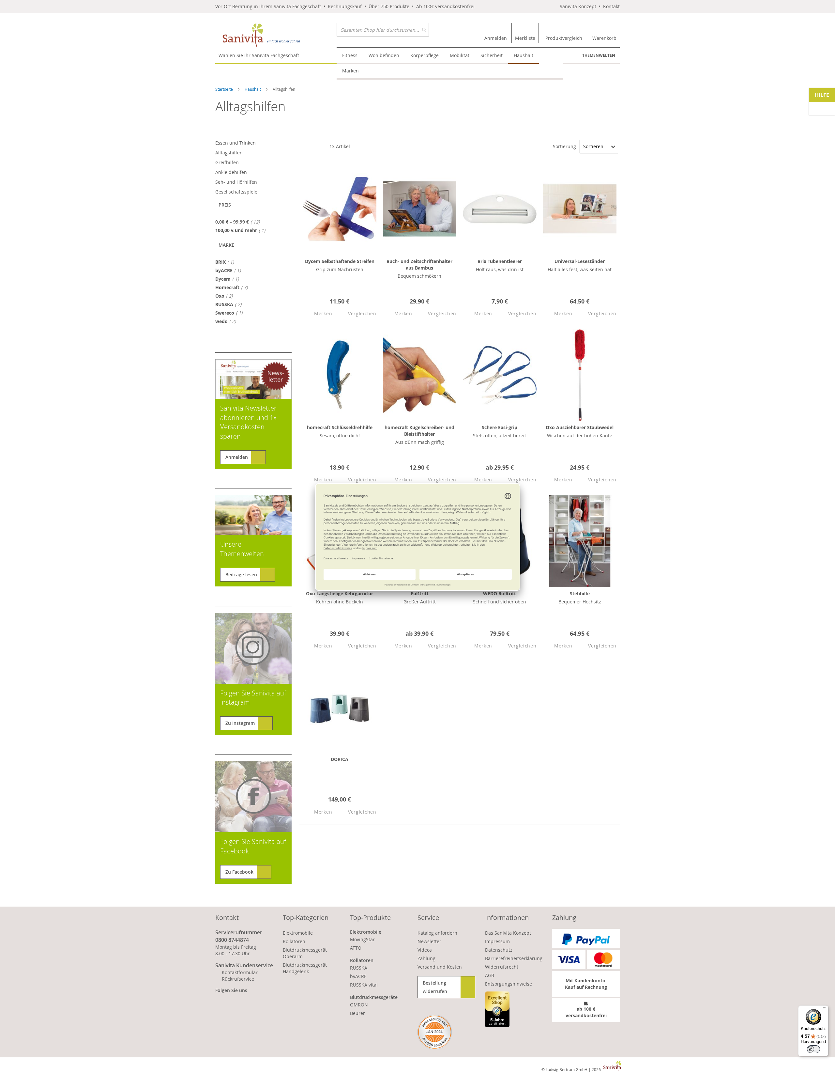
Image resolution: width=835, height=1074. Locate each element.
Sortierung (564, 146)
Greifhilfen (227, 162)
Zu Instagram (240, 723)
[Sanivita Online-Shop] (276, 35)
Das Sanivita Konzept (508, 933)
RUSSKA (230, 304)
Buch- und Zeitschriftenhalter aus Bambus (419, 264)
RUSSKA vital (364, 985)
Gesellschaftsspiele (236, 192)
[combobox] (383, 30)
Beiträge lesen (241, 574)
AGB (489, 975)
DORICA (339, 759)
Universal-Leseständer (579, 261)
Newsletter (429, 941)
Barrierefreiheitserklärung (513, 958)
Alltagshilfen (229, 152)
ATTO (355, 948)
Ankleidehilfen (231, 172)
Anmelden (236, 457)
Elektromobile (298, 933)
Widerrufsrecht (501, 967)
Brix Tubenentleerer (500, 261)
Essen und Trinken (235, 143)
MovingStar (362, 939)
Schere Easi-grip (499, 427)
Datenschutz (498, 950)
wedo (227, 321)
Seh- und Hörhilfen (236, 182)
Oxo (225, 295)
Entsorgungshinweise (508, 984)
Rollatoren (294, 941)
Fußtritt (420, 593)
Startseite (224, 89)
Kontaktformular (240, 972)
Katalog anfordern (437, 933)
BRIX (226, 261)
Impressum (497, 941)
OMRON (359, 1005)
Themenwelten (598, 55)
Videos (425, 950)
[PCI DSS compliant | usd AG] (435, 1032)
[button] (317, 314)
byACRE (230, 270)
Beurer (357, 1013)
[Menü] (824, 1009)
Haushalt (253, 89)
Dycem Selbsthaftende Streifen (339, 261)
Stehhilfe (580, 593)
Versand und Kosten (440, 967)
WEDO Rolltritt (499, 593)
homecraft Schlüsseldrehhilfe (339, 427)
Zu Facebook (239, 872)
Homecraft (233, 287)
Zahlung (426, 958)
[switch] (813, 1049)
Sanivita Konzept (578, 6)
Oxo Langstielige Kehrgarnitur (339, 593)
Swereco (230, 312)
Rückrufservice (238, 979)
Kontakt (611, 6)
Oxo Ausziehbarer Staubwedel (580, 427)
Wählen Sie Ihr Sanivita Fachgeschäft (259, 55)
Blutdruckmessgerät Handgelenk (305, 968)
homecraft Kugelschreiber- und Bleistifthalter (419, 430)
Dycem (229, 278)
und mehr (242, 230)
